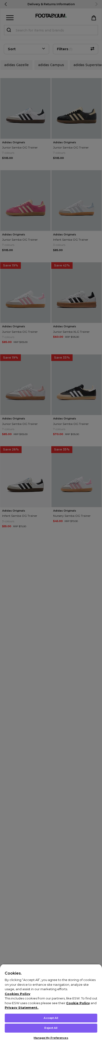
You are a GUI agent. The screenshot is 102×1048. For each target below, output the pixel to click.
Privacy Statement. (21, 1007)
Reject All (50, 1028)
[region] (51, 1006)
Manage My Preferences (51, 1037)
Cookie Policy (78, 1003)
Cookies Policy (17, 994)
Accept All (51, 1018)
